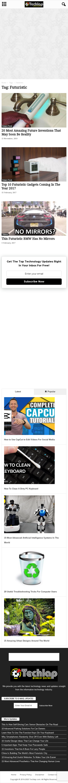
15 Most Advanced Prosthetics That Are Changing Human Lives (31, 761)
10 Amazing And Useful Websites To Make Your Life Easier (29, 757)
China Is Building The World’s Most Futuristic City (24, 753)
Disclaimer (39, 774)
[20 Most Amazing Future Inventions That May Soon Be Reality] (34, 110)
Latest (18, 391)
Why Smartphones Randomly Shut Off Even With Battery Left (30, 737)
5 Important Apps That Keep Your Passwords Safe (25, 745)
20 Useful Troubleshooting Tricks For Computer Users (30, 591)
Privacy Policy (26, 774)
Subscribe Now (34, 281)
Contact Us (52, 774)
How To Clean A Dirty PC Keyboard (21, 489)
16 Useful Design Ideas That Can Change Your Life (25, 741)
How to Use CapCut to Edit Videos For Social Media (29, 439)
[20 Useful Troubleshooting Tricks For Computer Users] (29, 568)
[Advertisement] (34, 44)
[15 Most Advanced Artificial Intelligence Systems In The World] (29, 514)
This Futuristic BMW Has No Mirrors (28, 239)
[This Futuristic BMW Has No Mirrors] (34, 218)
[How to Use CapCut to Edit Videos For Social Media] (29, 416)
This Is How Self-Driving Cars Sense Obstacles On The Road (30, 724)
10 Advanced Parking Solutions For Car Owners (23, 728)
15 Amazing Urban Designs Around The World (26, 641)
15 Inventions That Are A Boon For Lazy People (23, 749)
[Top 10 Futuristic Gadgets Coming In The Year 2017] (34, 164)
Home (4, 83)
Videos (5, 234)
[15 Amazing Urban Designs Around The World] (29, 617)
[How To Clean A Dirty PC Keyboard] (29, 465)
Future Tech (7, 126)
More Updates (10, 719)
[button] (63, 4)
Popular (51, 391)
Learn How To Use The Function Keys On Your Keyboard (28, 733)
